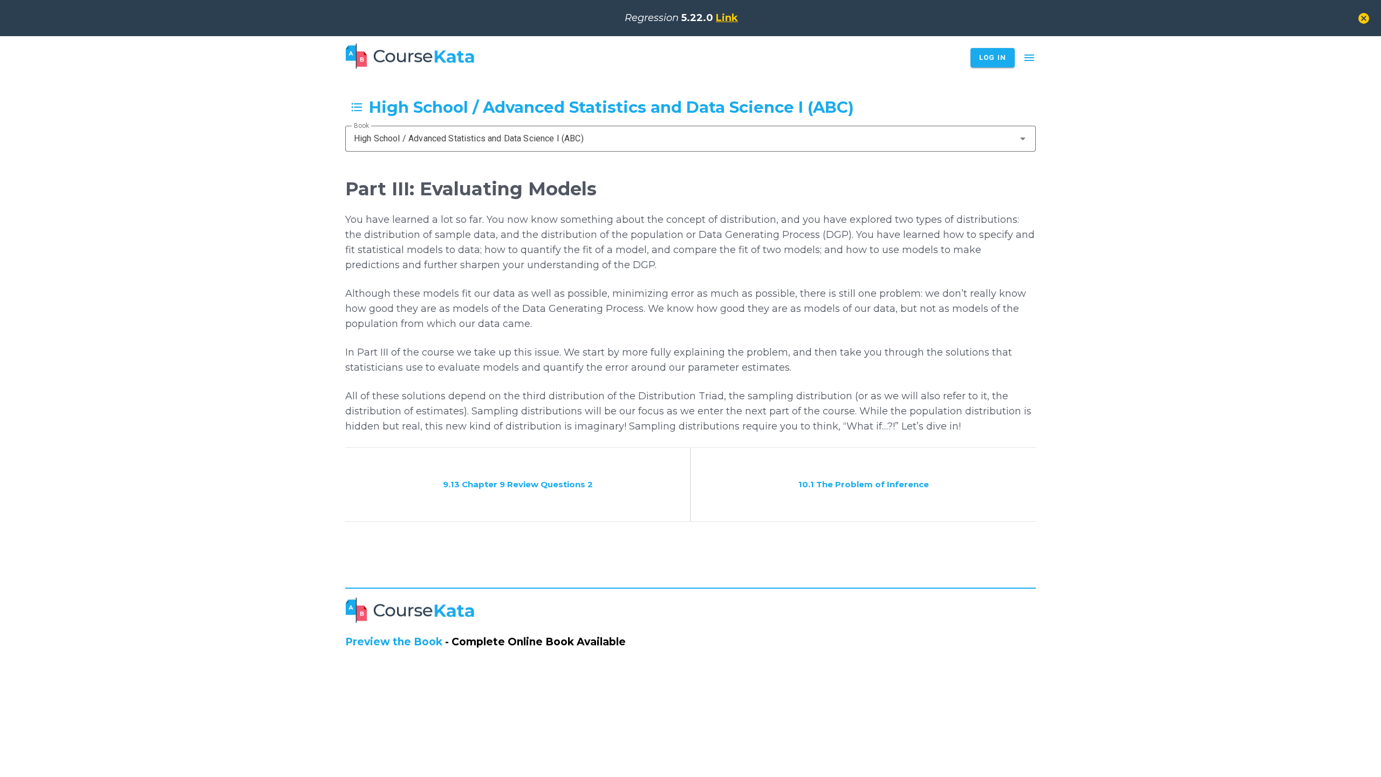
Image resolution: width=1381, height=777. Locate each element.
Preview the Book (393, 642)
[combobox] (690, 139)
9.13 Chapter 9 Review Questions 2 (518, 484)
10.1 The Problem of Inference (863, 484)
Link (727, 18)
